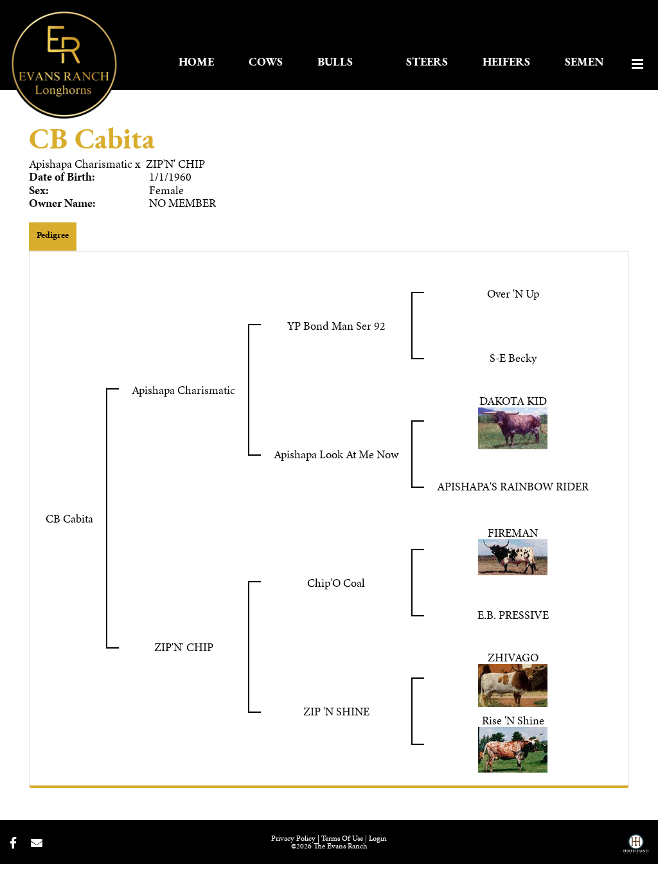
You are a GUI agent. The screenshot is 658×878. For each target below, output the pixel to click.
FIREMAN (513, 532)
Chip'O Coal (336, 583)
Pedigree (53, 235)
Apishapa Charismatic (80, 164)
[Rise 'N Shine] (512, 748)
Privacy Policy (293, 838)
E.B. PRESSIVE (513, 615)
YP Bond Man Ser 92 (336, 326)
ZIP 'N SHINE (336, 711)
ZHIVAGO (513, 657)
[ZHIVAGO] (512, 684)
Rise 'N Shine (513, 720)
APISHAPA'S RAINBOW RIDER (513, 486)
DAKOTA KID (513, 401)
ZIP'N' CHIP (175, 164)
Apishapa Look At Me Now (336, 454)
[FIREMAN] (512, 555)
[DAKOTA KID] (512, 426)
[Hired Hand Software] (635, 848)
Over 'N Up (513, 293)
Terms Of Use (342, 838)
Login (378, 838)
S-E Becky (513, 358)
